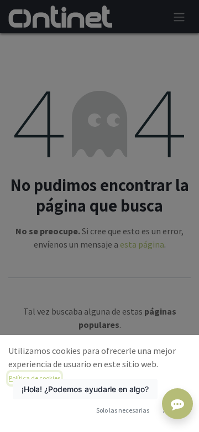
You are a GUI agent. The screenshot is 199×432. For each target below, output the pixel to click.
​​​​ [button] (122, 410)
